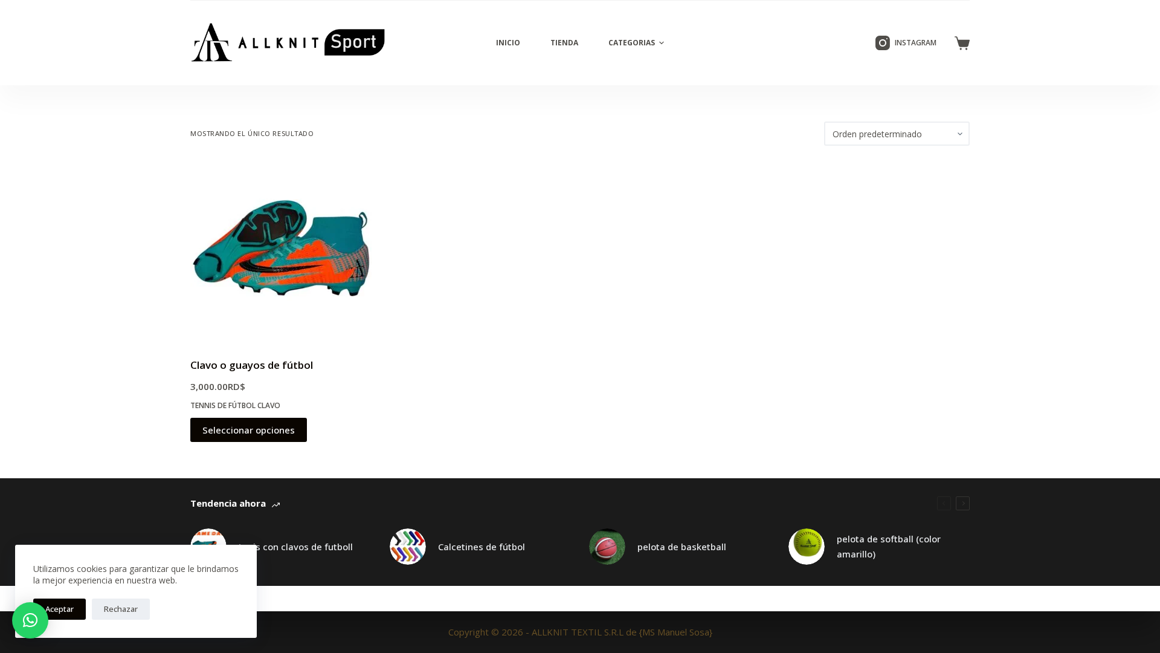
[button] (30, 620)
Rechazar (121, 608)
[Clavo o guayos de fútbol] (281, 251)
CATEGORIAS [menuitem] (631, 42)
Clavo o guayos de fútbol (251, 365)
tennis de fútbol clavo (235, 405)
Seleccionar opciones (248, 430)
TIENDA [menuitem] (564, 42)
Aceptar (59, 608)
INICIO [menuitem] (508, 42)
